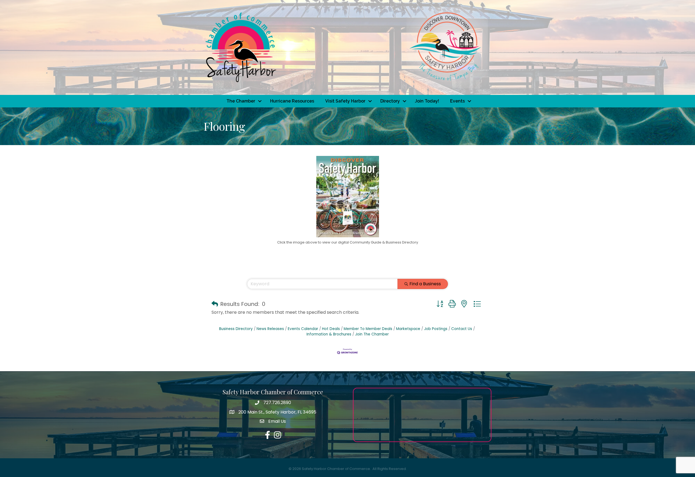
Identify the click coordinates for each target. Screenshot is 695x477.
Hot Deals (331, 328)
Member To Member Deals (368, 328)
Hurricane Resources (292, 101)
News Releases (270, 328)
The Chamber (240, 101)
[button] (214, 304)
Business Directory (236, 328)
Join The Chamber (372, 334)
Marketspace (408, 328)
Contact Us (461, 328)
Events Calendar (303, 328)
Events (457, 101)
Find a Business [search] (425, 284)
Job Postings (435, 328)
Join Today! (427, 101)
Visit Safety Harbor (345, 101)
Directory (390, 101)
